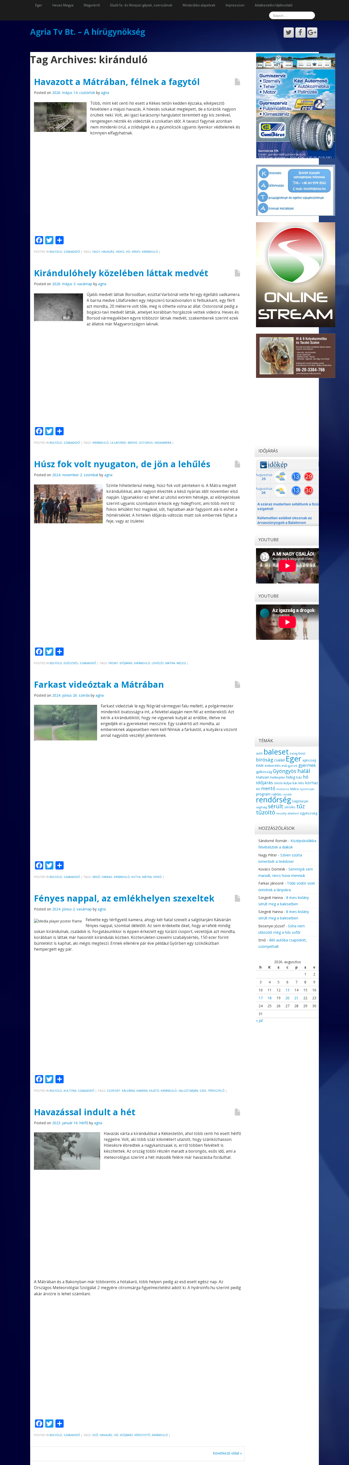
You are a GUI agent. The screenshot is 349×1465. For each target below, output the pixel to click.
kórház (311, 782)
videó (157, 877)
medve (132, 442)
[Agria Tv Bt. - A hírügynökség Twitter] (289, 32)
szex (203, 1090)
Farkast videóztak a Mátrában (99, 684)
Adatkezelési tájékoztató (274, 5)
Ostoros (146, 442)
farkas (107, 877)
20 (287, 997)
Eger (38, 5)
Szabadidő (72, 251)
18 (269, 997)
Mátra (170, 663)
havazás (107, 251)
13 (287, 990)
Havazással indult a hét (84, 1112)
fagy (96, 251)
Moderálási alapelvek (199, 5)
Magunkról (92, 5)
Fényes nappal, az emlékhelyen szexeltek (124, 898)
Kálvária (128, 1090)
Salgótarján (188, 1090)
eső (95, 1435)
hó (128, 251)
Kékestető (142, 1435)
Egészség (71, 663)
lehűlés (158, 663)
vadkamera (162, 442)
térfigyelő (216, 1090)
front (113, 663)
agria (105, 92)
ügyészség (308, 813)
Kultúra (70, 1090)
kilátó (154, 1090)
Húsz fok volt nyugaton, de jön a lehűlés (122, 464)
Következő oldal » (227, 1453)
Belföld (56, 251)
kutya (136, 877)
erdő (96, 877)
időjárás (126, 663)
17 (261, 997)
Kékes (136, 251)
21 (296, 997)
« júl (259, 1020)
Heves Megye (63, 5)
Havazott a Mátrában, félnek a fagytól (117, 82)
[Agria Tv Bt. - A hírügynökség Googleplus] (312, 32)
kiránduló (150, 251)
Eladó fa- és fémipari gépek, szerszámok (141, 5)
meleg (181, 663)
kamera (142, 1090)
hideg (120, 251)
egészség (309, 760)
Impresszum (235, 5)
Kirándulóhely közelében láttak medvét (121, 273)
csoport (113, 1090)
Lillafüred (118, 442)
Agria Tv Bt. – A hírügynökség (87, 31)
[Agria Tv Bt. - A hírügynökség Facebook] (300, 32)
